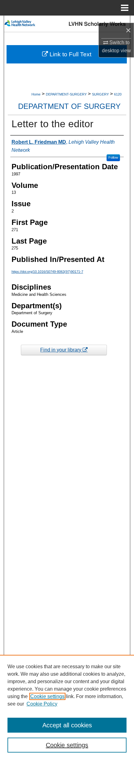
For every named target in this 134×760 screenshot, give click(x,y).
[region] (67, 707)
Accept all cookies (67, 725)
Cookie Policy (41, 703)
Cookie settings (47, 696)
